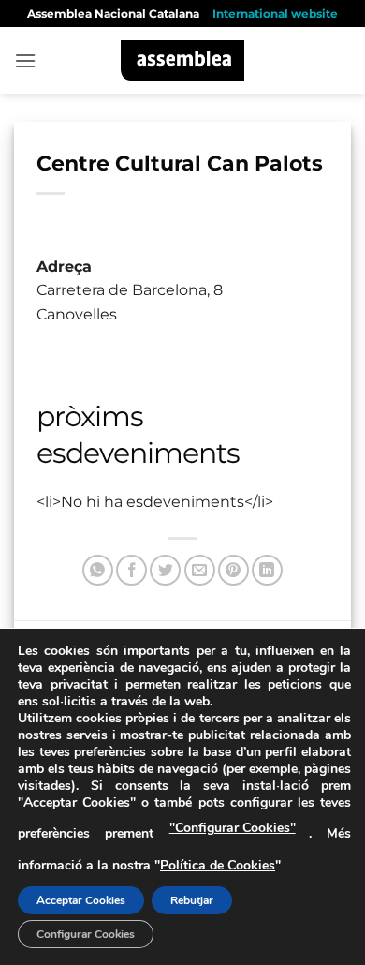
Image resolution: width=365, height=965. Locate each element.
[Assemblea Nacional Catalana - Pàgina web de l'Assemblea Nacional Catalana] (183, 60)
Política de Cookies (217, 865)
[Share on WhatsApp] (97, 570)
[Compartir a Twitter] (165, 570)
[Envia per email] (199, 570)
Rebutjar (191, 900)
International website (275, 14)
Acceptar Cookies (80, 900)
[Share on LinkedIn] (267, 570)
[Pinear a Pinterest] (233, 570)
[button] (25, 60)
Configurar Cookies (85, 934)
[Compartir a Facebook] (131, 570)
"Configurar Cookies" (232, 828)
